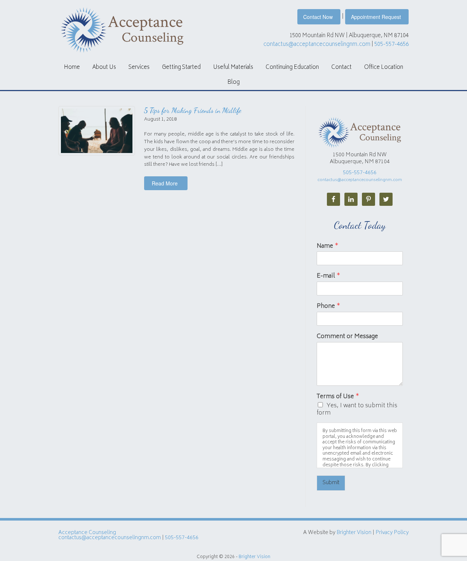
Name (328, 246)
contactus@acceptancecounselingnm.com (316, 45)
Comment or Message (347, 337)
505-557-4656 (391, 45)
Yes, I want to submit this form (357, 410)
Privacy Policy (392, 532)
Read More (165, 183)
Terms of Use (338, 397)
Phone (328, 306)
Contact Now (318, 16)
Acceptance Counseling (87, 532)
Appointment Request (376, 16)
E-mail (328, 276)
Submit (331, 482)
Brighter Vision (353, 532)
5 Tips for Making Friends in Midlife (192, 110)
